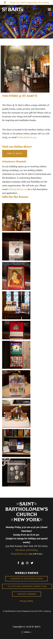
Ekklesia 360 (26, 632)
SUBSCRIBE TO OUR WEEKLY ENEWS (26, 578)
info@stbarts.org (19, 553)
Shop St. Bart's (14, 153)
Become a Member (26, 594)
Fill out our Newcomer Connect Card (27, 586)
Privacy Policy (26, 601)
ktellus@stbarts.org (26, 137)
